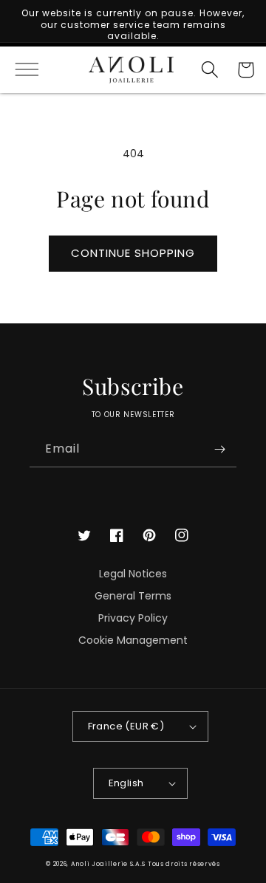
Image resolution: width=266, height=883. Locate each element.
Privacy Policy (133, 618)
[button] (20, 70)
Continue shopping (133, 253)
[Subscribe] (219, 449)
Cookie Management (133, 640)
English (126, 783)
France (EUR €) (126, 726)
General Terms (133, 595)
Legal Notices (133, 573)
